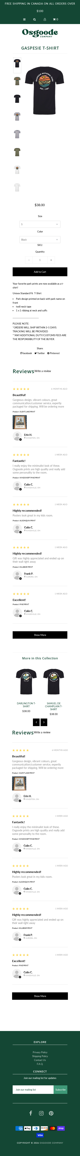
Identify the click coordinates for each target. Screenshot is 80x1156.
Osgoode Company (51, 1143)
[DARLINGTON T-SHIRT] (26, 681)
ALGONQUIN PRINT (27, 520)
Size (40, 216)
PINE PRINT (24, 604)
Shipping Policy (40, 1056)
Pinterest (54, 353)
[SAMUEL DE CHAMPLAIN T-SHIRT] (53, 681)
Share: (40, 348)
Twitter (41, 353)
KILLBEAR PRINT (26, 567)
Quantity (40, 251)
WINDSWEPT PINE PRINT (30, 477)
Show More (40, 634)
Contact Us (40, 1060)
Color (40, 231)
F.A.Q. (40, 1063)
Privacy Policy (40, 1052)
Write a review (42, 371)
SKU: (40, 245)
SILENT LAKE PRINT (27, 411)
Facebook (27, 353)
